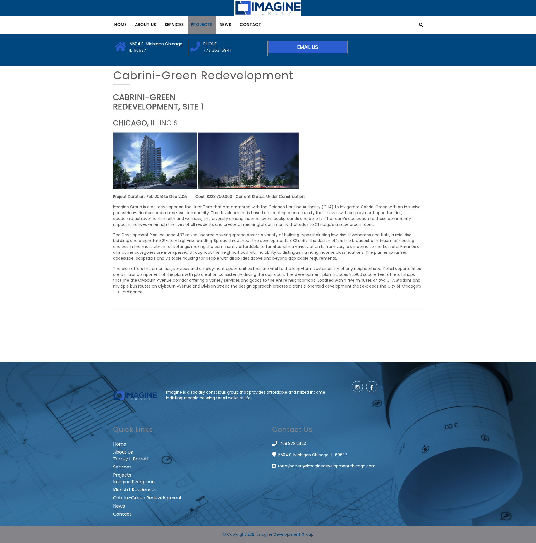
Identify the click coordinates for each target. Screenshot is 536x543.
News (225, 24)
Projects (202, 24)
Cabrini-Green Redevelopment (147, 498)
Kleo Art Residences (135, 490)
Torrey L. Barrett (131, 459)
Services (174, 24)
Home (120, 24)
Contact (250, 24)
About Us (145, 24)
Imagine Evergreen (134, 482)
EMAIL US (307, 47)
